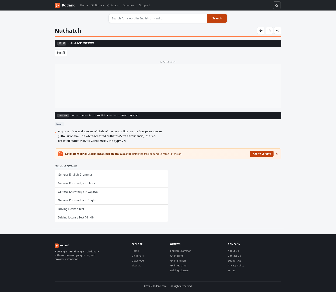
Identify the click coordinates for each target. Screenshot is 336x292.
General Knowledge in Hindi (76, 183)
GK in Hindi (177, 255)
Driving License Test (71, 209)
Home (84, 5)
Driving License (179, 270)
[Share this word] (277, 30)
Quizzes (112, 5)
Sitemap (136, 265)
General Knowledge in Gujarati (78, 192)
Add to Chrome (262, 153)
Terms (231, 270)
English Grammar (180, 250)
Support (144, 5)
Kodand (68, 5)
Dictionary (97, 5)
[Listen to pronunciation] (260, 30)
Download (129, 5)
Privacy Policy (236, 265)
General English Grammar (75, 174)
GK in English (178, 260)
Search (217, 18)
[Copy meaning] (269, 30)
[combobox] (158, 18)
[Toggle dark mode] (277, 5)
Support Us (234, 260)
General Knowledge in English (77, 200)
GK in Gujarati (178, 265)
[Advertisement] (168, 86)
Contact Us (234, 255)
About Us (233, 250)
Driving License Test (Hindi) (76, 217)
